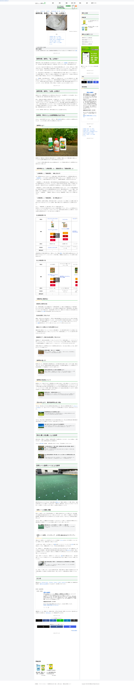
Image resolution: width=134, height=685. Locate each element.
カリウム (54, 247)
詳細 (76, 50)
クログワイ (64, 582)
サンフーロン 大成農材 (65, 228)
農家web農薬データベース (87, 39)
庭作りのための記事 (43, 583)
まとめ (84, 135)
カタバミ (55, 582)
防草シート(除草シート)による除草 (56, 42)
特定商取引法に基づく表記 (52, 683)
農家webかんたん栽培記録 (87, 37)
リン (61, 321)
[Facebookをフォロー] (46, 607)
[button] (74, 620)
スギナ (42, 582)
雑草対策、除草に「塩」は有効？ (55, 36)
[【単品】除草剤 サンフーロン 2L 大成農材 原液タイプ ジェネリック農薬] (65, 224)
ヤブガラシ (51, 582)
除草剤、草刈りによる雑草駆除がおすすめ (57, 39)
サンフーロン (65, 219)
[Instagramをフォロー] (48, 607)
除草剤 (59, 119)
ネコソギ (74, 218)
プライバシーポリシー (42, 683)
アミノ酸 (43, 311)
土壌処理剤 (39, 177)
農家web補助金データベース (87, 41)
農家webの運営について (67, 683)
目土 (39, 407)
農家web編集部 (47, 592)
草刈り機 (41, 443)
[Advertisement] (57, 646)
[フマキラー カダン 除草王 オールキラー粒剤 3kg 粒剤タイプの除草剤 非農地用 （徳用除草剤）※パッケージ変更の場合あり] (52, 270)
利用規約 (36, 683)
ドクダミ (46, 582)
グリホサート (50, 247)
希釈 (61, 253)
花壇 (61, 555)
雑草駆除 (66, 62)
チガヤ (59, 582)
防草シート (58, 502)
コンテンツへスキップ (4, 0)
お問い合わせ (48, 612)
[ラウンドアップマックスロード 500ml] (52, 224)
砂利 (55, 544)
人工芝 (72, 544)
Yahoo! (65, 239)
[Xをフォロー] (44, 607)
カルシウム (69, 550)
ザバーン (62, 540)
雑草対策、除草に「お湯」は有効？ (89, 130)
